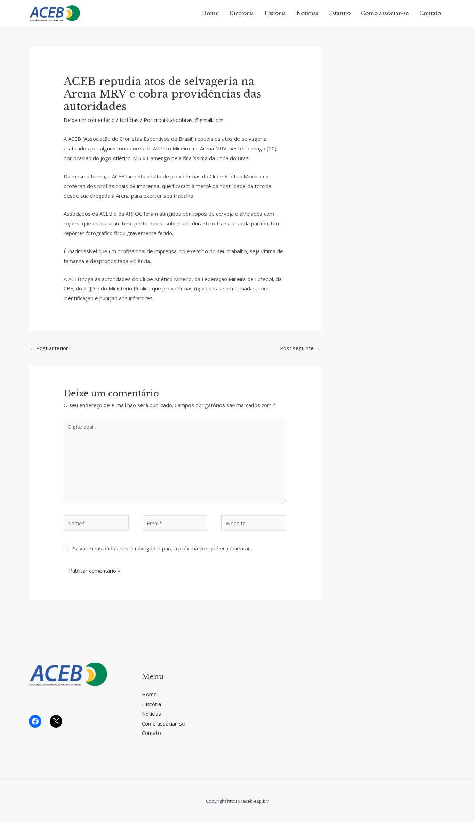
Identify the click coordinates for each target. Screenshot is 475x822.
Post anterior (49, 347)
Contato (430, 13)
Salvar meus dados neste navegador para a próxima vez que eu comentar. (162, 548)
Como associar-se (385, 13)
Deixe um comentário (89, 119)
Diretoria (241, 13)
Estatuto (340, 13)
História (275, 13)
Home (210, 13)
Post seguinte (300, 347)
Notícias (308, 13)
